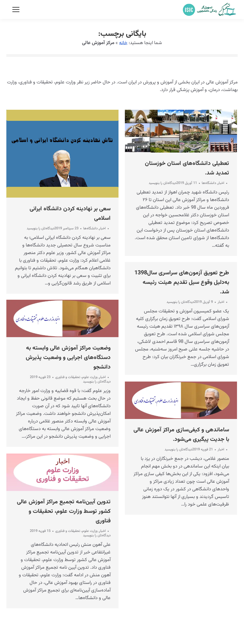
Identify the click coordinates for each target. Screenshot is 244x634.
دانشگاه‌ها (90, 228)
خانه (123, 43)
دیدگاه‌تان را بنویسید (40, 228)
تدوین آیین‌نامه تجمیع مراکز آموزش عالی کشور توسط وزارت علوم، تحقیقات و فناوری (64, 512)
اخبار (102, 228)
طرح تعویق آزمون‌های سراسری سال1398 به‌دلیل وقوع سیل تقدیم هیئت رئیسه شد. (181, 283)
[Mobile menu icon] (16, 9)
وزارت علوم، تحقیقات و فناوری (76, 377)
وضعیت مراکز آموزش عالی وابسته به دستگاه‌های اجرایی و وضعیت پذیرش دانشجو (68, 358)
